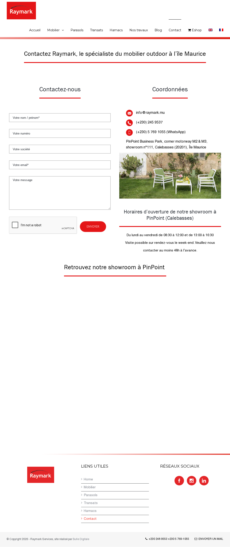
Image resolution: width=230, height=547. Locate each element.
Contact (90, 518)
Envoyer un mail (210, 539)
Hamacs (90, 511)
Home (88, 479)
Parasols (90, 495)
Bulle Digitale (81, 539)
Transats (91, 503)
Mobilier (90, 487)
